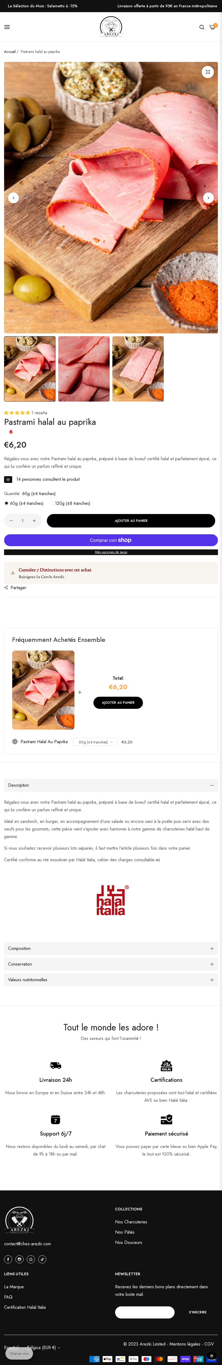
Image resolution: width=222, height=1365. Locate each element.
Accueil (10, 51)
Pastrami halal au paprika (44, 742)
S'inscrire (198, 1312)
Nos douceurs (128, 1242)
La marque (14, 1287)
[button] (208, 197)
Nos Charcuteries (131, 1222)
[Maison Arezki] (111, 27)
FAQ (8, 1297)
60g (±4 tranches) (26, 503)
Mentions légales (185, 1344)
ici (158, 860)
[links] (9, 1259)
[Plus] (34, 520)
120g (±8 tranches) (72, 503)
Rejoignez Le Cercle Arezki (41, 576)
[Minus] (11, 520)
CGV (209, 1344)
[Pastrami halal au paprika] (43, 690)
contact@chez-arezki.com (27, 1244)
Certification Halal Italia (25, 1307)
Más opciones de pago (111, 552)
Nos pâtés (125, 1232)
